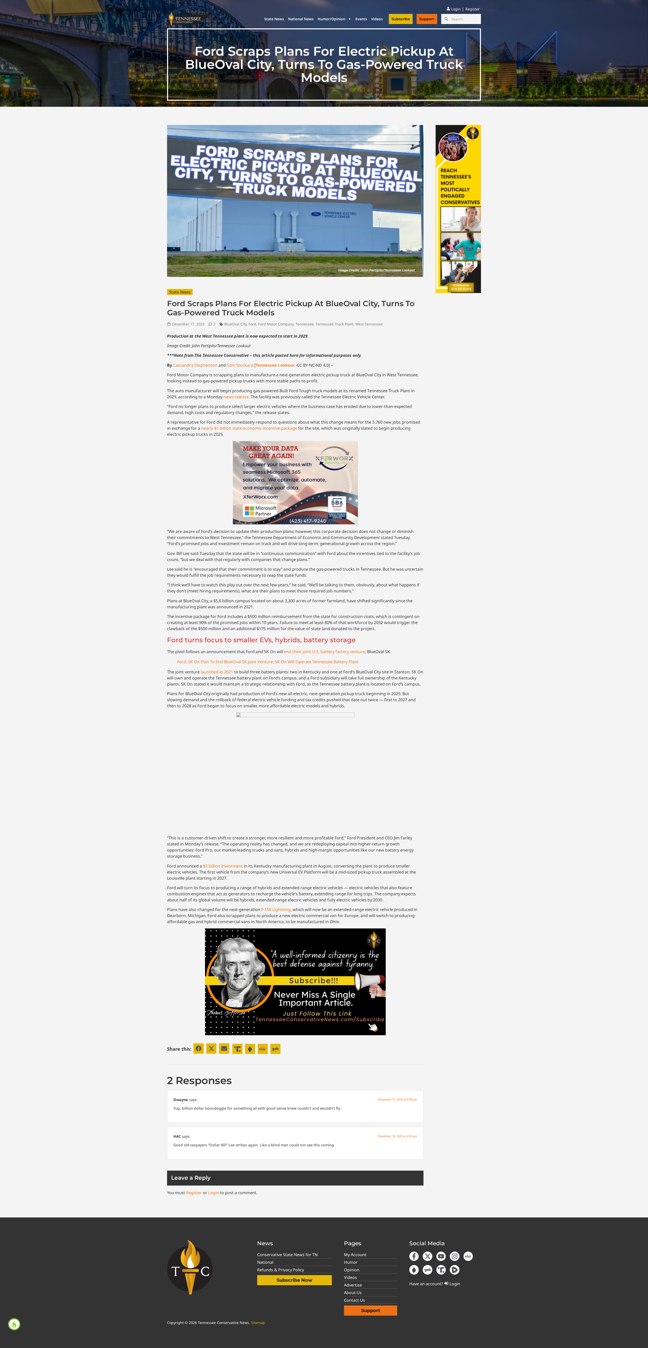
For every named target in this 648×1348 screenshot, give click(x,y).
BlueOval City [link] (235, 324)
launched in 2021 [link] (217, 672)
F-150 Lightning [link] (276, 909)
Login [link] (213, 1192)
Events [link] (361, 18)
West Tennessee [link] (369, 324)
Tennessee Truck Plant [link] (334, 324)
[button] (198, 1048)
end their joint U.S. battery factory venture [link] (324, 651)
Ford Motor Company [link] (276, 324)
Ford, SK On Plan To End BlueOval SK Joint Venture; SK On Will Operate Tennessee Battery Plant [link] (267, 662)
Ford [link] (252, 324)
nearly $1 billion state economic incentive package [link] (249, 428)
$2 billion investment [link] (223, 866)
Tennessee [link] (305, 324)
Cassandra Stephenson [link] (195, 365)
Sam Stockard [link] (240, 365)
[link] (14, 1324)
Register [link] (194, 1192)
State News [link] (274, 18)
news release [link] (236, 397)
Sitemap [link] (258, 1322)
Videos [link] (377, 18)
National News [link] (301, 18)
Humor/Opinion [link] (331, 18)
